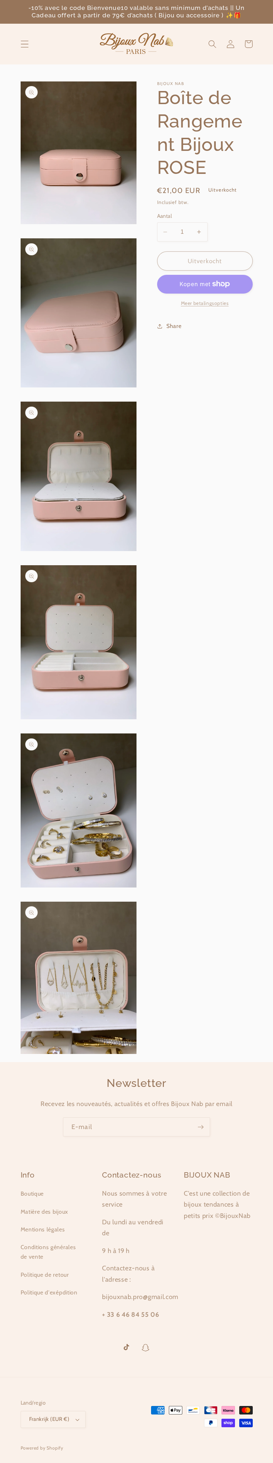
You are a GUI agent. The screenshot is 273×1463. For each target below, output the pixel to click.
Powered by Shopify (42, 1448)
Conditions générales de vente (48, 1251)
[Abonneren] (201, 1126)
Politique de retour (45, 1274)
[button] (25, 44)
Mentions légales (43, 1229)
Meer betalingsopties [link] (205, 303)
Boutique (32, 1193)
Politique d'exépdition (49, 1292)
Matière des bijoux (44, 1211)
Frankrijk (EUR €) (49, 1419)
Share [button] (173, 325)
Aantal (164, 216)
